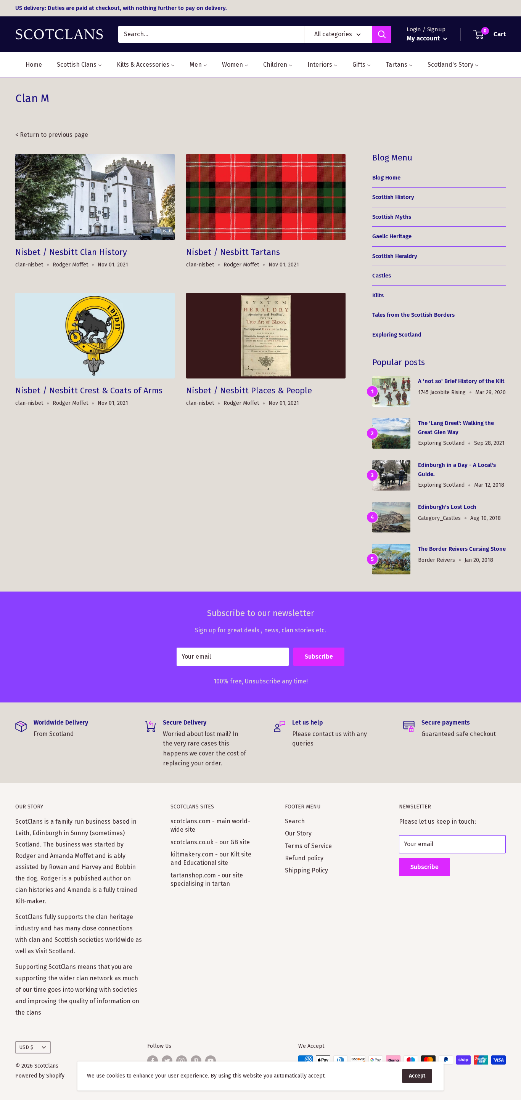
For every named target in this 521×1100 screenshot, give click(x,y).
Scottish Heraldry (394, 256)
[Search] (381, 34)
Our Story (298, 833)
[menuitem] (29, 65)
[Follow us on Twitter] (167, 1060)
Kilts (378, 295)
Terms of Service (308, 846)
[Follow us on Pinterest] (196, 1060)
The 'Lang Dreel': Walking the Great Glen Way (456, 427)
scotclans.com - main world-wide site (210, 825)
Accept (417, 1076)
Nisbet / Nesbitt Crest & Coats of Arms (88, 390)
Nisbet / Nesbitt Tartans (233, 252)
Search (295, 821)
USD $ (26, 1047)
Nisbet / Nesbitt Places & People (249, 390)
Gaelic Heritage (392, 236)
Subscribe (319, 656)
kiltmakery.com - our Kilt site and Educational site (210, 858)
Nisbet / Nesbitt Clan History (71, 252)
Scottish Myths (391, 216)
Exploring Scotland (396, 334)
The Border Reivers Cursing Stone (462, 548)
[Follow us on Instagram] (181, 1060)
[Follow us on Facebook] (152, 1060)
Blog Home (386, 177)
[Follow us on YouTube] (210, 1060)
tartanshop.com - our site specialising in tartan (206, 879)
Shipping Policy (306, 870)
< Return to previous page (51, 134)
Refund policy (304, 858)
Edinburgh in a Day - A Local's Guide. (457, 469)
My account (424, 38)
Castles (381, 275)
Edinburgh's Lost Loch (447, 506)
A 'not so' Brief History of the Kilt (461, 381)
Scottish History (393, 197)
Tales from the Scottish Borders (413, 314)
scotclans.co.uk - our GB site (210, 842)
